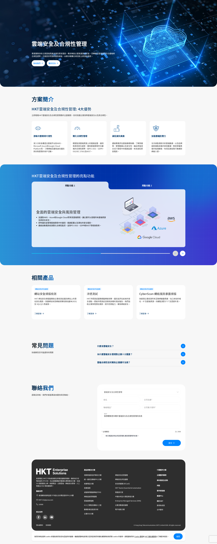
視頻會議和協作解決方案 (92, 475)
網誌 (158, 485)
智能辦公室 (119, 492)
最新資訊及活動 (162, 480)
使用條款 (48, 525)
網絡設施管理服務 (90, 496)
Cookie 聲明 (138, 536)
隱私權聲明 (39, 525)
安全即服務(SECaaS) (122, 483)
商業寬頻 (87, 488)
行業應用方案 (161, 470)
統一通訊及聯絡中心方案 (92, 479)
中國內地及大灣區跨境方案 (124, 496)
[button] (172, 392)
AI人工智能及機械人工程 (92, 505)
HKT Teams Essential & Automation (128, 488)
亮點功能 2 (147, 185)
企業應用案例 (161, 475)
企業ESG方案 (88, 513)
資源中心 (160, 496)
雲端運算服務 (89, 501)
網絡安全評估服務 (121, 479)
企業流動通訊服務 (121, 505)
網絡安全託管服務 (121, 475)
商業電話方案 (89, 483)
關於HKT (160, 501)
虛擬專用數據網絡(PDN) (92, 492)
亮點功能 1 (70, 185)
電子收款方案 (120, 509)
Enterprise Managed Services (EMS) (128, 501)
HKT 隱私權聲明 (150, 536)
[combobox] (141, 392)
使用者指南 (161, 490)
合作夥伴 (160, 509)
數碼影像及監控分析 (91, 509)
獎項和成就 (161, 505)
